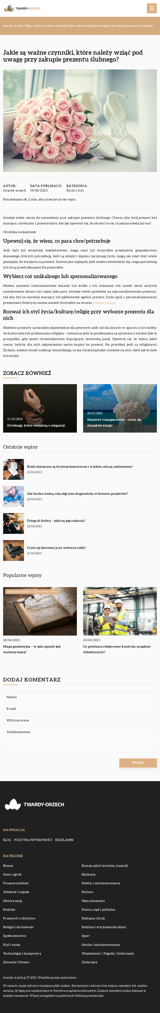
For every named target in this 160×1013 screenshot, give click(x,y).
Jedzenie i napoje (16, 892)
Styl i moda (11, 944)
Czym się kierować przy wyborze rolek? (56, 547)
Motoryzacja (12, 901)
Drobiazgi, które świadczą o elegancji (36, 425)
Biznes (8, 865)
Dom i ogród (12, 874)
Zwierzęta (90, 962)
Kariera (87, 892)
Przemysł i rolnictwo (19, 918)
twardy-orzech (14, 190)
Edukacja (88, 874)
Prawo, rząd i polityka (98, 909)
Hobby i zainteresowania (101, 883)
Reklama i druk (93, 918)
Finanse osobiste (16, 883)
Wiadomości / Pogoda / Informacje (108, 953)
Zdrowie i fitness (16, 962)
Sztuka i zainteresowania (101, 944)
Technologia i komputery (22, 953)
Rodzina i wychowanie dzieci (104, 927)
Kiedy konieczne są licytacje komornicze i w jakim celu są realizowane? (80, 466)
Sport (86, 936)
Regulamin (64, 840)
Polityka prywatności (33, 840)
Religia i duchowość (18, 927)
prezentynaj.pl (104, 302)
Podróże (9, 909)
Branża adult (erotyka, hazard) (105, 865)
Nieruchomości (93, 901)
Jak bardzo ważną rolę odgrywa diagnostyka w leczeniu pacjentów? (77, 493)
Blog (7, 840)
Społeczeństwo (14, 936)
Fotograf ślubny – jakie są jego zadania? (56, 520)
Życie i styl (75, 190)
